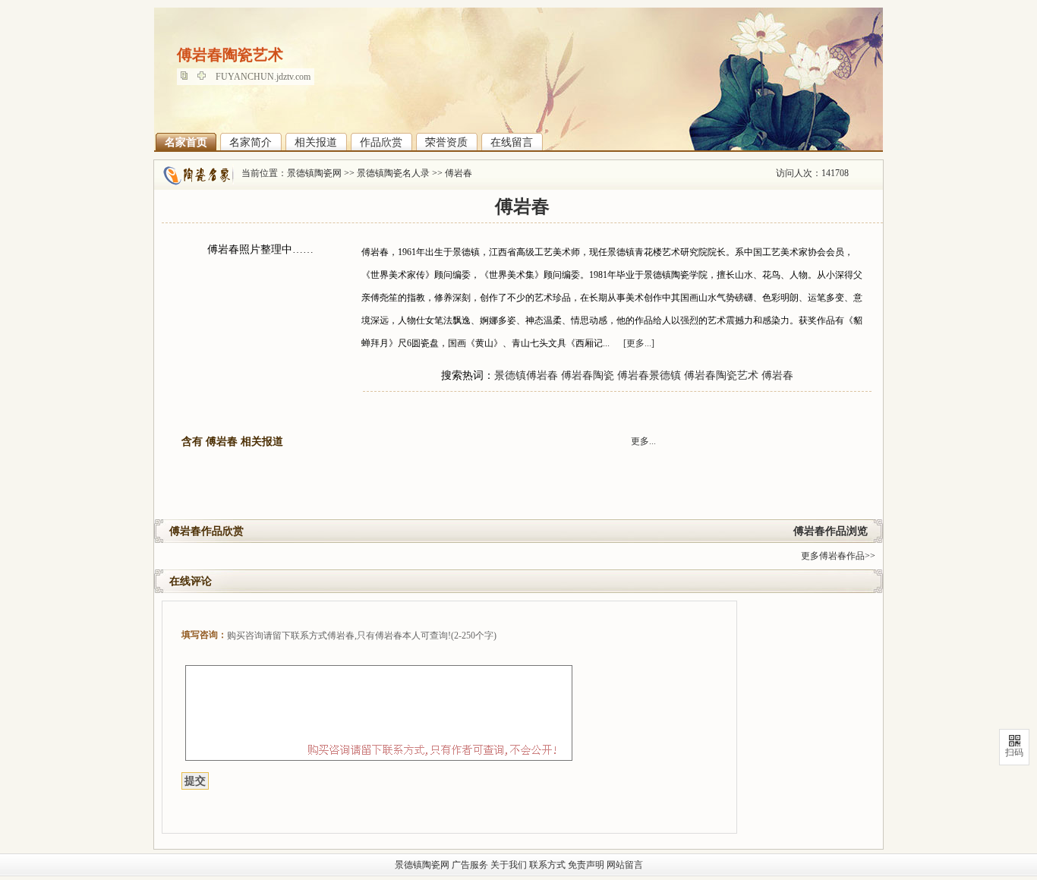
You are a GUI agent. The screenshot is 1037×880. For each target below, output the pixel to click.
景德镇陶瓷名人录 (393, 173)
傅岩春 (458, 173)
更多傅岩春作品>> (838, 555)
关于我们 (508, 864)
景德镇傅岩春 (526, 375)
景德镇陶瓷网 (314, 173)
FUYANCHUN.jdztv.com (263, 76)
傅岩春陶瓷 (587, 375)
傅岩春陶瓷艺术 (721, 375)
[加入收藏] (205, 76)
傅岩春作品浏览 (830, 531)
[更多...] (638, 343)
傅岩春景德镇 (649, 375)
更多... (643, 441)
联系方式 (547, 864)
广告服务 (470, 864)
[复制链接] (188, 76)
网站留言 (625, 864)
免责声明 (586, 864)
